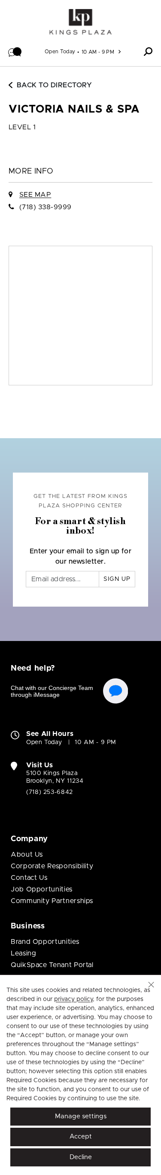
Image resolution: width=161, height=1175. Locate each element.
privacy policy (73, 999)
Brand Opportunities (45, 941)
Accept (81, 1136)
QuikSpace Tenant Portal (52, 964)
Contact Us (29, 877)
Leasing (23, 953)
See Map (35, 194)
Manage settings (80, 1116)
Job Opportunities (42, 889)
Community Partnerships (52, 900)
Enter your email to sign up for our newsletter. (81, 556)
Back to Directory (54, 85)
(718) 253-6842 (49, 792)
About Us (27, 854)
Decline (81, 1157)
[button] (15, 51)
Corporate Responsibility (52, 866)
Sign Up (117, 579)
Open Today (60, 51)
